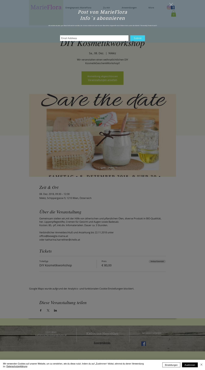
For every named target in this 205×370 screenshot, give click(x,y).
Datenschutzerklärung (16, 366)
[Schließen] (201, 365)
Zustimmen (190, 364)
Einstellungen (171, 364)
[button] (171, 4)
